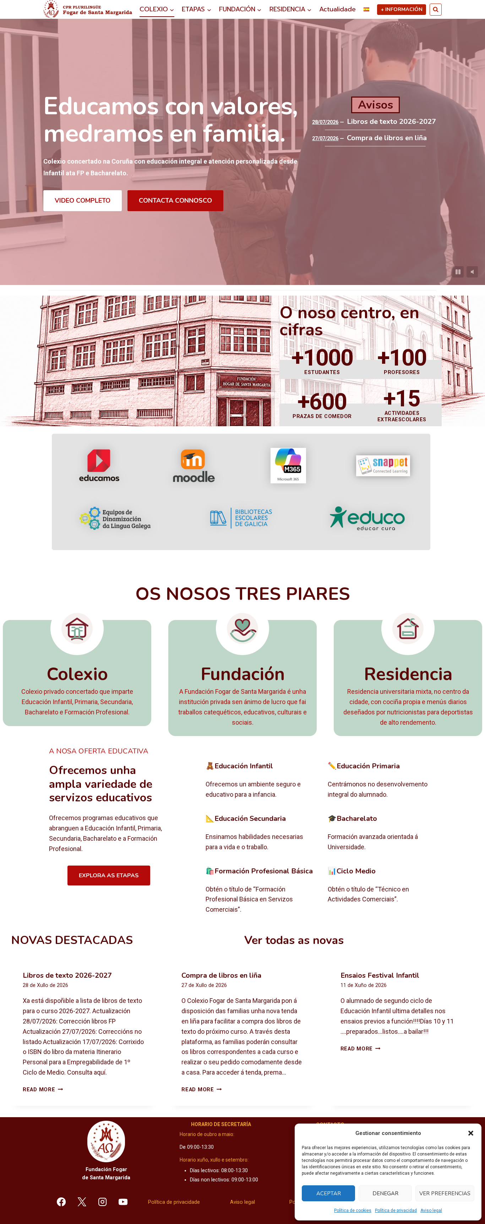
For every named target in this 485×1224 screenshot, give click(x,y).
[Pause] (458, 272)
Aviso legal (431, 1210)
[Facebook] (61, 1202)
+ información (402, 9)
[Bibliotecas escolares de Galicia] (241, 518)
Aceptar (328, 1193)
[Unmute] (472, 272)
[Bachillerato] (383, 833)
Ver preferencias (444, 1193)
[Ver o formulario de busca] (436, 10)
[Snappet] (383, 465)
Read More (43, 1090)
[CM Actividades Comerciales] (383, 891)
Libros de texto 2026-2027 (391, 121)
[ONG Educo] (367, 518)
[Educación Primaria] (383, 781)
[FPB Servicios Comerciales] (261, 891)
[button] (470, 1133)
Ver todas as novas (294, 940)
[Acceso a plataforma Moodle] (193, 466)
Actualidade (337, 9)
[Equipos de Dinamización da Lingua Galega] (115, 518)
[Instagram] (102, 1202)
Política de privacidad (396, 1210)
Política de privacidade (174, 1202)
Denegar (385, 1193)
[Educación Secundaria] (261, 833)
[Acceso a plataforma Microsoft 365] (288, 465)
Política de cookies (352, 1210)
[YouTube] (123, 1202)
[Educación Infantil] (261, 781)
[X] (82, 1202)
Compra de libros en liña (387, 138)
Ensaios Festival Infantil (379, 975)
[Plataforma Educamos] (99, 465)
